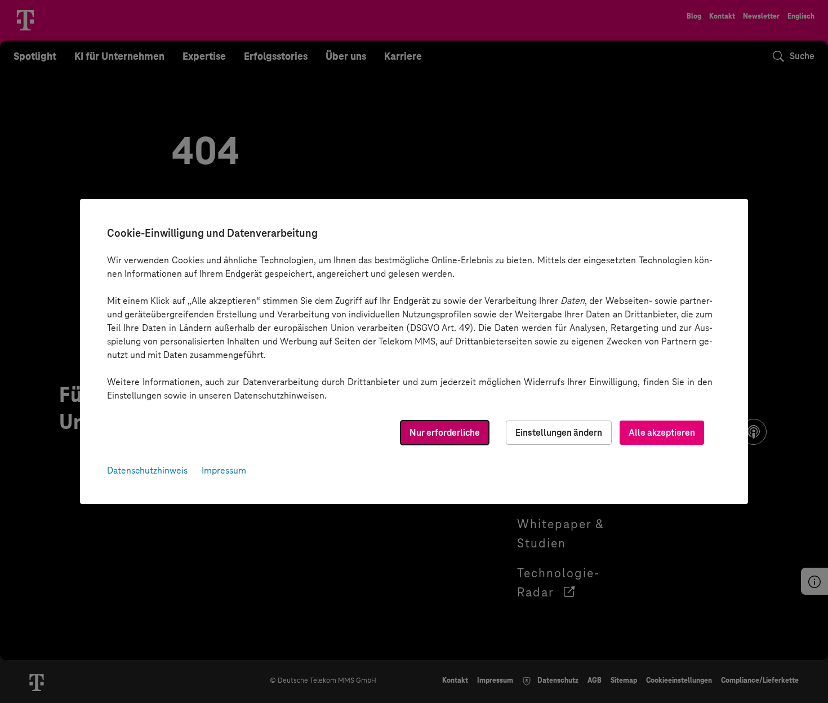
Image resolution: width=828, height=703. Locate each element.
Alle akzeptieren (662, 433)
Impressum (224, 470)
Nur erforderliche (444, 433)
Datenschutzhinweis (147, 470)
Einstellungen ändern (558, 433)
